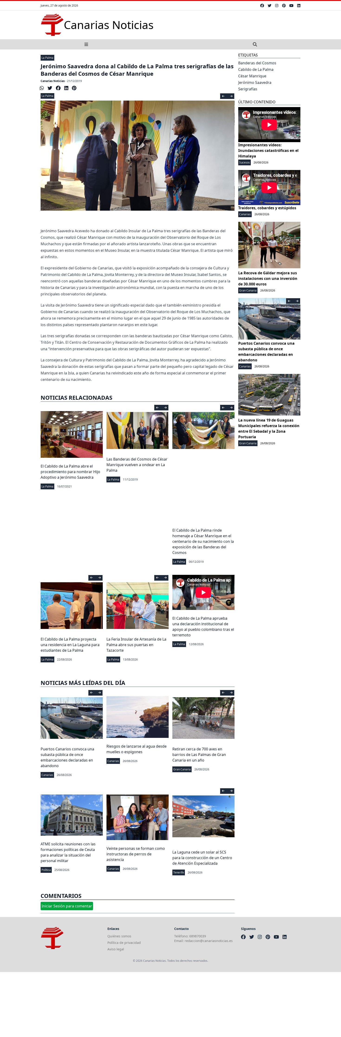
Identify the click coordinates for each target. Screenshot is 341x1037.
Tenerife (178, 872)
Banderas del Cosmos (257, 62)
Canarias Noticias (53, 81)
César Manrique (252, 76)
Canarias (47, 775)
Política (46, 870)
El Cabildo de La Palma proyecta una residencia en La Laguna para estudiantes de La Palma (70, 645)
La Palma (47, 58)
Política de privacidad (124, 942)
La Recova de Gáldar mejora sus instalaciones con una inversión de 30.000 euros (267, 278)
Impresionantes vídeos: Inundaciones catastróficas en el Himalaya (268, 150)
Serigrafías (247, 89)
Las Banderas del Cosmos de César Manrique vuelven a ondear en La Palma (136, 465)
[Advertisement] (139, 1004)
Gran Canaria (182, 769)
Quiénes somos (119, 936)
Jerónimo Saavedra (254, 82)
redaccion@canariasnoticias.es (209, 941)
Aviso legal (115, 949)
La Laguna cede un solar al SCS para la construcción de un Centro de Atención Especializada (202, 858)
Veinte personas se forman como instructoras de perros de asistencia (135, 854)
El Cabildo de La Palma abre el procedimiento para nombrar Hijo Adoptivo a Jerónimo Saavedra (70, 472)
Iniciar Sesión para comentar (67, 906)
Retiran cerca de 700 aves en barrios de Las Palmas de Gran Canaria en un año (199, 754)
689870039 (197, 936)
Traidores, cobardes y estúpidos (267, 207)
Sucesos (244, 162)
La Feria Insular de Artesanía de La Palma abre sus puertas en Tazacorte (136, 645)
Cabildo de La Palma (255, 69)
